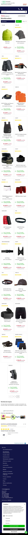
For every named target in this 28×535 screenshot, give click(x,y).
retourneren (6, 1)
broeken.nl (5, 16)
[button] (24, 424)
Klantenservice (6, 456)
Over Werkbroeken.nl (7, 449)
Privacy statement (7, 476)
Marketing (7, 523)
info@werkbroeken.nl (9, 497)
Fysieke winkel (6, 454)
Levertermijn (5, 465)
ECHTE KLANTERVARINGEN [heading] (9, 424)
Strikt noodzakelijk (9, 515)
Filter (24, 21)
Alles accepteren (14, 526)
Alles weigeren (14, 529)
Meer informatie (14, 531)
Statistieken (8, 520)
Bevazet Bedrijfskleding (7, 8)
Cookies (4, 478)
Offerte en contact (7, 461)
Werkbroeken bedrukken (8, 459)
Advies (17, 21)
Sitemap (5, 485)
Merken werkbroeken (7, 483)
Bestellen (5, 463)
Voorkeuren (8, 518)
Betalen (4, 469)
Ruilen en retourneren (7, 467)
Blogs (4, 480)
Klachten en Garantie (7, 471)
